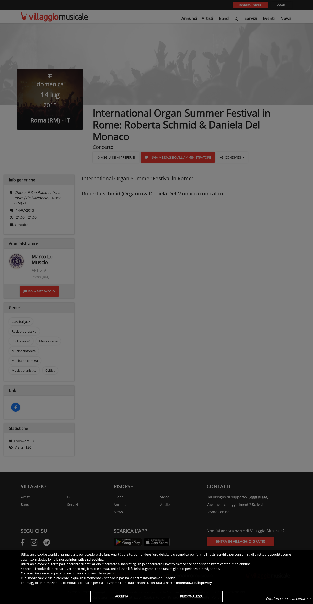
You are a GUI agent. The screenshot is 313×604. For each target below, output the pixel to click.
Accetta (121, 596)
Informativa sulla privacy (194, 583)
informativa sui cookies (86, 559)
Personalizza (191, 596)
